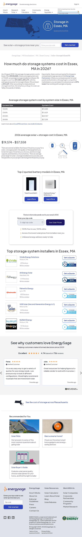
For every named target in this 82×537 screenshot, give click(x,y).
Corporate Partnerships (68, 497)
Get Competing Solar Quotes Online (66, 9)
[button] (22, 371)
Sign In (76, 4)
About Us (33, 496)
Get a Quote (69, 257)
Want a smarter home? (53, 436)
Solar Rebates (50, 502)
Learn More (31, 199)
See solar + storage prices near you (21, 45)
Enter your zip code (25, 218)
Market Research (70, 507)
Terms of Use (33, 531)
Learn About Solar (52, 496)
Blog (46, 499)
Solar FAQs (15, 436)
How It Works (34, 493)
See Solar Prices (55, 222)
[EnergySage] (15, 491)
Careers (32, 507)
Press (31, 504)
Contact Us (34, 511)
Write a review (24, 266)
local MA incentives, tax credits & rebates (28, 124)
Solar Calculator (51, 493)
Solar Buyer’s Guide (19, 467)
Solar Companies (70, 493)
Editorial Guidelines (33, 500)
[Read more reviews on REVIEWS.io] (71, 389)
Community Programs (68, 502)
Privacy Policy (46, 531)
